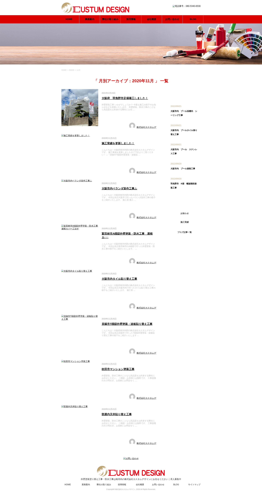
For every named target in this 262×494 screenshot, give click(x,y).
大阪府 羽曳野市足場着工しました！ (125, 98)
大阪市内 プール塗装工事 (183, 168)
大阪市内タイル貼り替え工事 (119, 278)
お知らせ (107, 116)
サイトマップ (194, 484)
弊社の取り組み (110, 19)
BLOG (193, 19)
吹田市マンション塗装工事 (118, 369)
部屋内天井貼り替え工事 (117, 414)
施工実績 (107, 206)
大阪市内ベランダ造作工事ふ (119, 188)
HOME (69, 19)
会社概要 (151, 19)
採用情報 (131, 19)
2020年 (72, 70)
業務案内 (89, 19)
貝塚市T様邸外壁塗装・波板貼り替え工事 (127, 323)
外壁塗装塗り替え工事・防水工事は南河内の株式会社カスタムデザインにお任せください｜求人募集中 (131, 479)
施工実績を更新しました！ (118, 143)
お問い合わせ (172, 19)
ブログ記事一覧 (184, 232)
